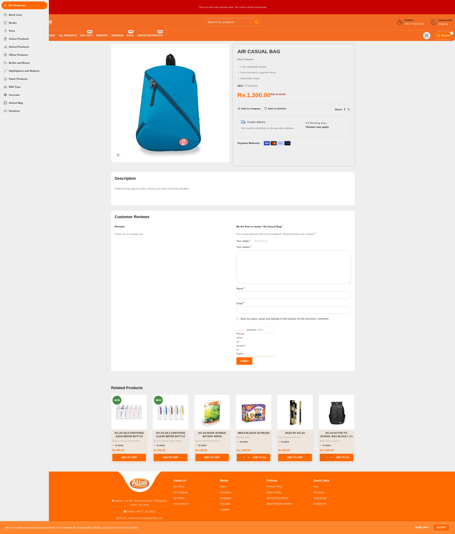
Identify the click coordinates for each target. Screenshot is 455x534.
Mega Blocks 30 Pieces (253, 433)
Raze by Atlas (295, 433)
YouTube (225, 503)
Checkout (318, 492)
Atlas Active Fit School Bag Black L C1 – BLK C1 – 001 (336, 436)
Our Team (178, 497)
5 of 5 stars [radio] (266, 241)
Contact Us (319, 503)
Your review (243, 246)
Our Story (178, 486)
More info (422, 527)
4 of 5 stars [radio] (263, 241)
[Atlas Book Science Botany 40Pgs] (212, 412)
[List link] (139, 503)
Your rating (243, 241)
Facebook (225, 492)
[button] (129, 457)
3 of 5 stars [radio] (260, 241)
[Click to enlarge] (118, 155)
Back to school (119, 441)
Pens (280, 437)
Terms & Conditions (277, 497)
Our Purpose (180, 492)
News (223, 486)
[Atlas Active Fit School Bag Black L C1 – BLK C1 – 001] (336, 412)
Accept (441, 527)
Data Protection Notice (279, 503)
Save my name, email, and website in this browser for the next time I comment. (284, 318)
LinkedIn (225, 509)
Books (198, 441)
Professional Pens (293, 437)
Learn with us (180, 503)
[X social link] (348, 109)
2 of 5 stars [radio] (258, 241)
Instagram (225, 497)
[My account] (426, 35)
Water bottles (133, 441)
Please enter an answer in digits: (240, 343)
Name (240, 288)
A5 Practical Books (211, 441)
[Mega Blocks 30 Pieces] (253, 412)
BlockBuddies (243, 437)
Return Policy (274, 492)
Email (240, 303)
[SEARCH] (256, 22)
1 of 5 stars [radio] (255, 241)
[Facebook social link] (344, 109)
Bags (322, 441)
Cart (315, 486)
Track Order (320, 497)
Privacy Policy (274, 486)
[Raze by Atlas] (295, 412)
